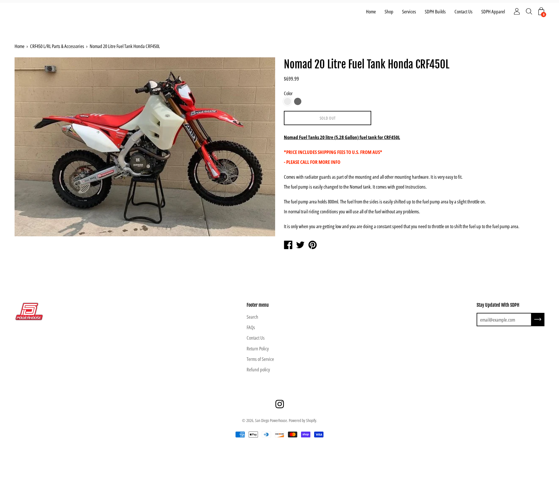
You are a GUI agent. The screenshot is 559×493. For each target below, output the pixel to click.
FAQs (251, 327)
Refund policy (258, 369)
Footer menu (258, 305)
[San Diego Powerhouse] (288, 245)
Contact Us (463, 11)
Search (252, 316)
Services (409, 11)
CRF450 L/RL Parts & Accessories (57, 46)
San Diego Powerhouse (271, 420)
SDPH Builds (435, 11)
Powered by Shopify (302, 420)
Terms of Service (260, 359)
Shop (389, 11)
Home (371, 11)
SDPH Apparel (493, 11)
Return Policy (258, 348)
